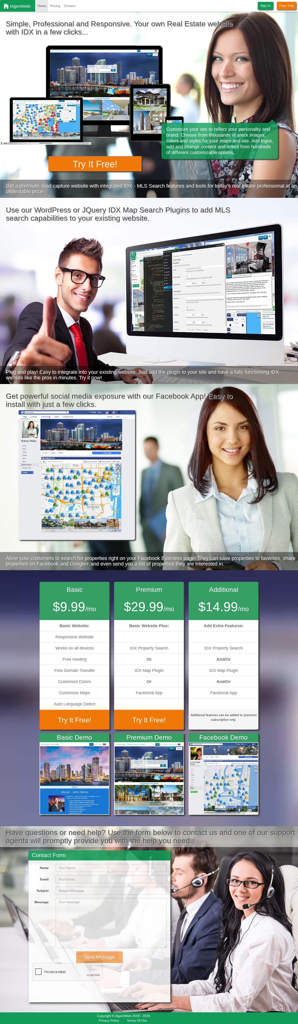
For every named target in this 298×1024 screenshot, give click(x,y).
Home (41, 6)
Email (44, 879)
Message (41, 902)
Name (44, 868)
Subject (43, 891)
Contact (69, 6)
